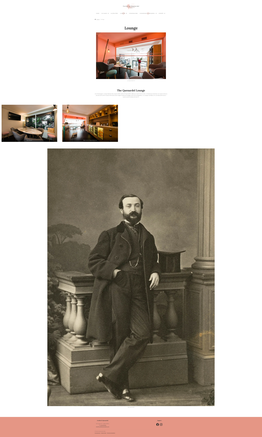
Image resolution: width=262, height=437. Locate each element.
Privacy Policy (103, 432)
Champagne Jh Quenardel (147, 13)
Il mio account (97, 432)
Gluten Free (114, 13)
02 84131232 (103, 425)
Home (97, 13)
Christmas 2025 (133, 13)
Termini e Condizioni (111, 432)
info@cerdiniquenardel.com (102, 426)
